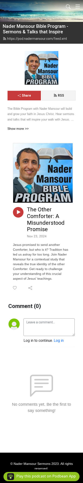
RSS (61, 95)
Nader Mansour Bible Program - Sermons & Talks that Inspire (35, 28)
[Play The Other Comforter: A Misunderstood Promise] (18, 212)
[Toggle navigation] (77, 6)
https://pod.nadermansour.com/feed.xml (37, 38)
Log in (59, 340)
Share (26, 95)
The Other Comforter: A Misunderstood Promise (46, 219)
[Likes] (15, 287)
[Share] (30, 287)
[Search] (68, 6)
